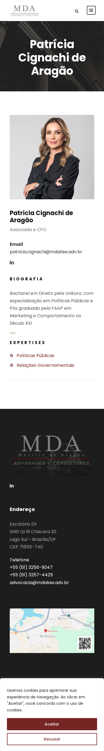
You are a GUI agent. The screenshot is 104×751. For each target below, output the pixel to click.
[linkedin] (12, 262)
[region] (52, 714)
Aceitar (52, 724)
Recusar (52, 739)
